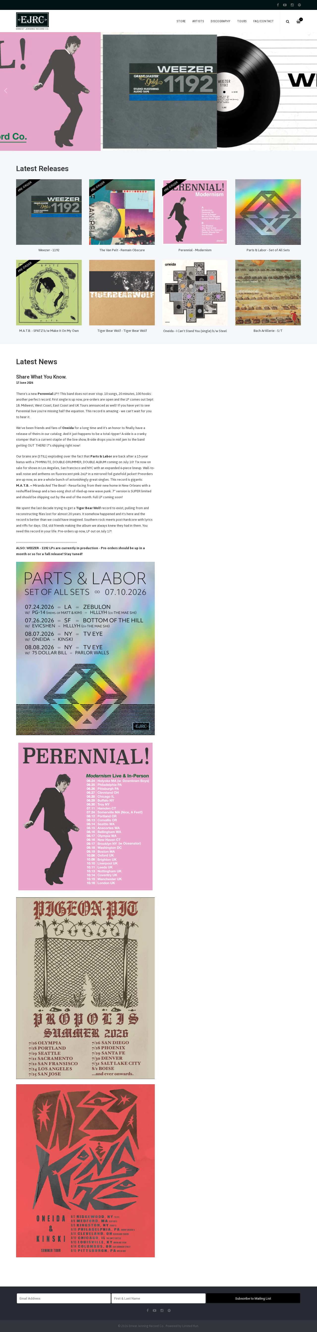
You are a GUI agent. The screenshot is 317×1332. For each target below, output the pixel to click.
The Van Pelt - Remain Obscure (122, 250)
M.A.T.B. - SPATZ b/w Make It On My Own (49, 331)
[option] (158, 91)
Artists (198, 21)
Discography (221, 21)
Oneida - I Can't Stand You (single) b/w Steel (195, 331)
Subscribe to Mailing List (253, 1298)
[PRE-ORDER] (49, 212)
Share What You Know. (41, 377)
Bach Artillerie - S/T (268, 331)
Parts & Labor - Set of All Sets (268, 250)
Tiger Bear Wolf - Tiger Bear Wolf (122, 331)
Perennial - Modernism (195, 250)
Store (181, 21)
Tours (242, 21)
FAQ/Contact (263, 21)
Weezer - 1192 (48, 250)
